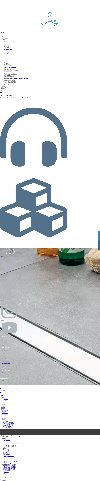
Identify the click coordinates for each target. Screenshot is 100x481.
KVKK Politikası (5, 350)
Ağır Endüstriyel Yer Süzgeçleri (9, 80)
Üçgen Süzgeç (6, 453)
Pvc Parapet (6, 62)
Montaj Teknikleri (5, 343)
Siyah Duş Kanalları (7, 75)
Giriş (3, 406)
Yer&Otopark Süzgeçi (7, 65)
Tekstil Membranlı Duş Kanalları (9, 76)
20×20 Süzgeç (6, 53)
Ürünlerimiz (2, 243)
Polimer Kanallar (7, 46)
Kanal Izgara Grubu (9, 41)
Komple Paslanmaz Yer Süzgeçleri (9, 469)
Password (2, 390)
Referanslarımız (4, 342)
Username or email (3, 388)
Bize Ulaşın (4, 345)
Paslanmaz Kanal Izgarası (8, 441)
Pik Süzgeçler (8, 58)
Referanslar (4, 403)
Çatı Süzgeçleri (6, 473)
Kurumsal (3, 398)
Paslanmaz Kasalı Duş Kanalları (9, 72)
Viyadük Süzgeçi (7, 64)
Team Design (4, 418)
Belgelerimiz (4, 340)
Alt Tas (5, 54)
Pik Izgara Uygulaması (8, 426)
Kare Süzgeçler (8, 49)
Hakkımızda (4, 339)
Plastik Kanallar (6, 45)
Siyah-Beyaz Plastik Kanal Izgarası (12, 445)
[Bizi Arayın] (33, 170)
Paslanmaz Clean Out (7, 84)
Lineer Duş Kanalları (10, 67)
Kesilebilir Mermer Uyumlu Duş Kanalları (11, 70)
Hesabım (3, 412)
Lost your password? (3, 393)
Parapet (5, 61)
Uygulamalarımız (5, 421)
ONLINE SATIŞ (99, 235)
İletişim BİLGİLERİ (6, 363)
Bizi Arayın (2, 172)
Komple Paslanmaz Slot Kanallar (9, 83)
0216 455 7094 (6, 370)
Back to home (2, 98)
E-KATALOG (99, 245)
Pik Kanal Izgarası (7, 44)
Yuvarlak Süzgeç (7, 55)
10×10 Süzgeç (6, 51)
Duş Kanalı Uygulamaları (8, 422)
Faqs (3, 409)
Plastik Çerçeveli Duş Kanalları (9, 73)
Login (1, 392)
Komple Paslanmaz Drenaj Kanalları (10, 82)
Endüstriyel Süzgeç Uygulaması (9, 423)
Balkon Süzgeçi (6, 60)
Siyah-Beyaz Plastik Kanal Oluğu (11, 446)
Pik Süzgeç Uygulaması (8, 427)
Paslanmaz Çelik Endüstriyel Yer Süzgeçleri (16, 78)
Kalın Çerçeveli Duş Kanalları (9, 69)
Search (11, 435)
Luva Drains (2, 32)
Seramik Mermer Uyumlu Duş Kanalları (10, 74)
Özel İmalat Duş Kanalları (8, 71)
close (5, 480)
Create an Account (6, 386)
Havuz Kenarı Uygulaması (8, 424)
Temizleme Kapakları (7, 63)
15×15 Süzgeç (6, 52)
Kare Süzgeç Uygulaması (8, 425)
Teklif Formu (4, 419)
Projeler (3, 402)
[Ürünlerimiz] (33, 241)
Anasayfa (3, 397)
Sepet (3, 417)
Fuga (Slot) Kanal (7, 47)
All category (4, 438)
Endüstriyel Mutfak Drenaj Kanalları (10, 81)
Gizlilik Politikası (5, 351)
